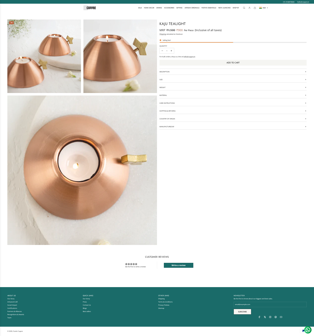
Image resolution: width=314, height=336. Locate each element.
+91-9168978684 (288, 2)
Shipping (162, 34)
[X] (265, 317)
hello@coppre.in (303, 2)
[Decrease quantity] (162, 50)
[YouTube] (281, 317)
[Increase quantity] (171, 50)
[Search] (244, 8)
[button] (263, 8)
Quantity (163, 46)
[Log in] (249, 8)
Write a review (179, 265)
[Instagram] (270, 317)
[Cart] (255, 8)
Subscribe (242, 311)
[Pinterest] (275, 317)
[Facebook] (259, 317)
